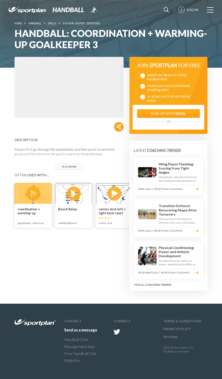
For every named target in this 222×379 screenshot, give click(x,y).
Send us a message (80, 330)
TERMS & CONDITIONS (182, 321)
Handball (34, 23)
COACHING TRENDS (158, 284)
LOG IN (192, 10)
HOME (18, 23)
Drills (52, 23)
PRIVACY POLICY (177, 329)
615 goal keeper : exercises (81, 23)
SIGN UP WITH (168, 113)
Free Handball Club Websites (80, 357)
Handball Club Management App (79, 343)
